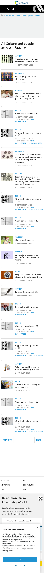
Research (19, 73)
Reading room (27, 16)
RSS (24, 489)
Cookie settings (20, 566)
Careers (19, 91)
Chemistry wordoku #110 (26, 221)
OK (20, 559)
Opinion (18, 56)
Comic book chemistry (25, 240)
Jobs (18, 16)
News (17, 272)
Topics (4, 489)
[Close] (37, 527)
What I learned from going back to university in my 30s (27, 368)
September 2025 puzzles (26, 307)
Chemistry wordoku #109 (26, 326)
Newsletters (9, 16)
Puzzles (38, 16)
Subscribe (5, 481)
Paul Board (37, 143)
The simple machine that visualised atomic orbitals (26, 60)
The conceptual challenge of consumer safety (28, 385)
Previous (8, 440)
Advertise (5, 485)
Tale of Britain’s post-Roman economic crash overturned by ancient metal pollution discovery (29, 158)
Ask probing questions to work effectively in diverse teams (27, 257)
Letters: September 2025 (26, 292)
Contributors (29, 485)
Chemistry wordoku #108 (26, 402)
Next (39, 440)
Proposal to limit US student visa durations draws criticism (28, 276)
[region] (20, 548)
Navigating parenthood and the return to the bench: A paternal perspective (28, 96)
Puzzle (18, 111)
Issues (25, 481)
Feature (19, 174)
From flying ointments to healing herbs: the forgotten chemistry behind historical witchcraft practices (28, 180)
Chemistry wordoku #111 (26, 113)
